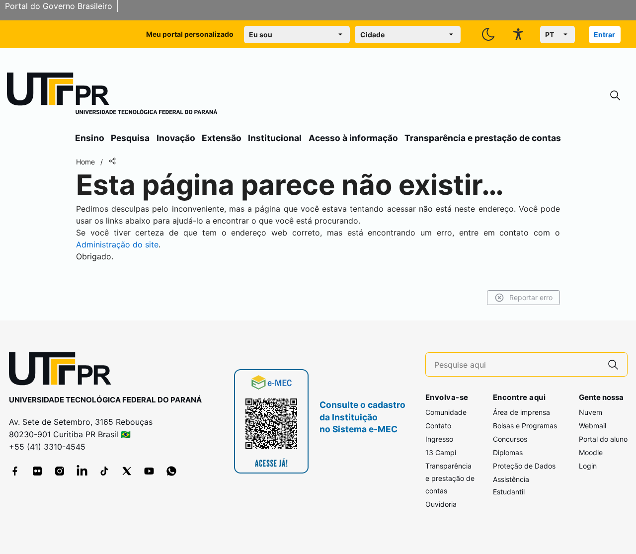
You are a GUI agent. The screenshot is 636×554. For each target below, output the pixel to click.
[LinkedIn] (82, 471)
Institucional (275, 138)
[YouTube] (149, 471)
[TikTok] (104, 471)
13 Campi (440, 452)
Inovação (176, 138)
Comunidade (446, 412)
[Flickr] (37, 471)
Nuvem (590, 412)
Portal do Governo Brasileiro (58, 6)
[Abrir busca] (615, 95)
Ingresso (439, 439)
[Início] (112, 95)
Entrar (604, 34)
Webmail (592, 425)
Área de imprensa (521, 412)
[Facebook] (15, 471)
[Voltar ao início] (63, 371)
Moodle (591, 452)
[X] (127, 471)
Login (588, 466)
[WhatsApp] (171, 471)
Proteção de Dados (524, 466)
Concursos (510, 439)
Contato (438, 425)
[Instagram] (60, 471)
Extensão (221, 138)
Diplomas (508, 452)
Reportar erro (531, 297)
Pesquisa (130, 138)
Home (85, 162)
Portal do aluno (603, 439)
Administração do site (117, 244)
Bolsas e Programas (525, 425)
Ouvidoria (441, 504)
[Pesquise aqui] (613, 364)
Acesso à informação (353, 138)
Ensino (89, 138)
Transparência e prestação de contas (482, 138)
